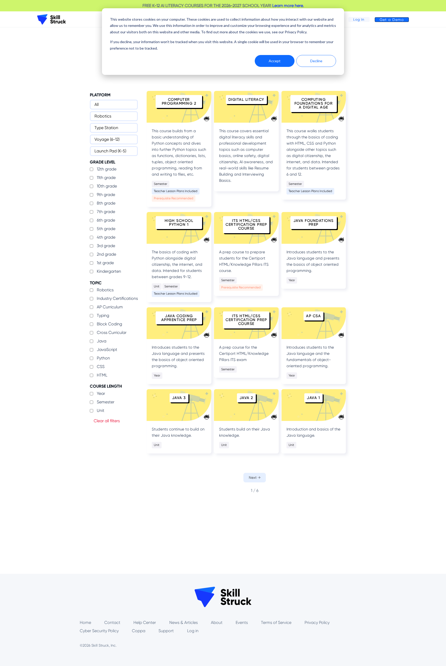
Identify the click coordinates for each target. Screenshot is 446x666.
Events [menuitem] (242, 622)
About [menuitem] (216, 622)
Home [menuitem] (85, 622)
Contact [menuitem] (112, 622)
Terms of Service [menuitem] (276, 622)
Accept (275, 61)
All (96, 104)
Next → (254, 477)
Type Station (106, 127)
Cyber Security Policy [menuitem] (99, 630)
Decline (316, 61)
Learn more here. (288, 5)
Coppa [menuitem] (138, 630)
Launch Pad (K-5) (110, 150)
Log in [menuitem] (192, 630)
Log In (358, 19)
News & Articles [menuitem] (183, 622)
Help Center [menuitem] (144, 622)
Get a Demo (392, 20)
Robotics (102, 116)
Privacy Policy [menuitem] (317, 622)
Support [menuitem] (166, 630)
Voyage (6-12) (107, 139)
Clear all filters (107, 420)
